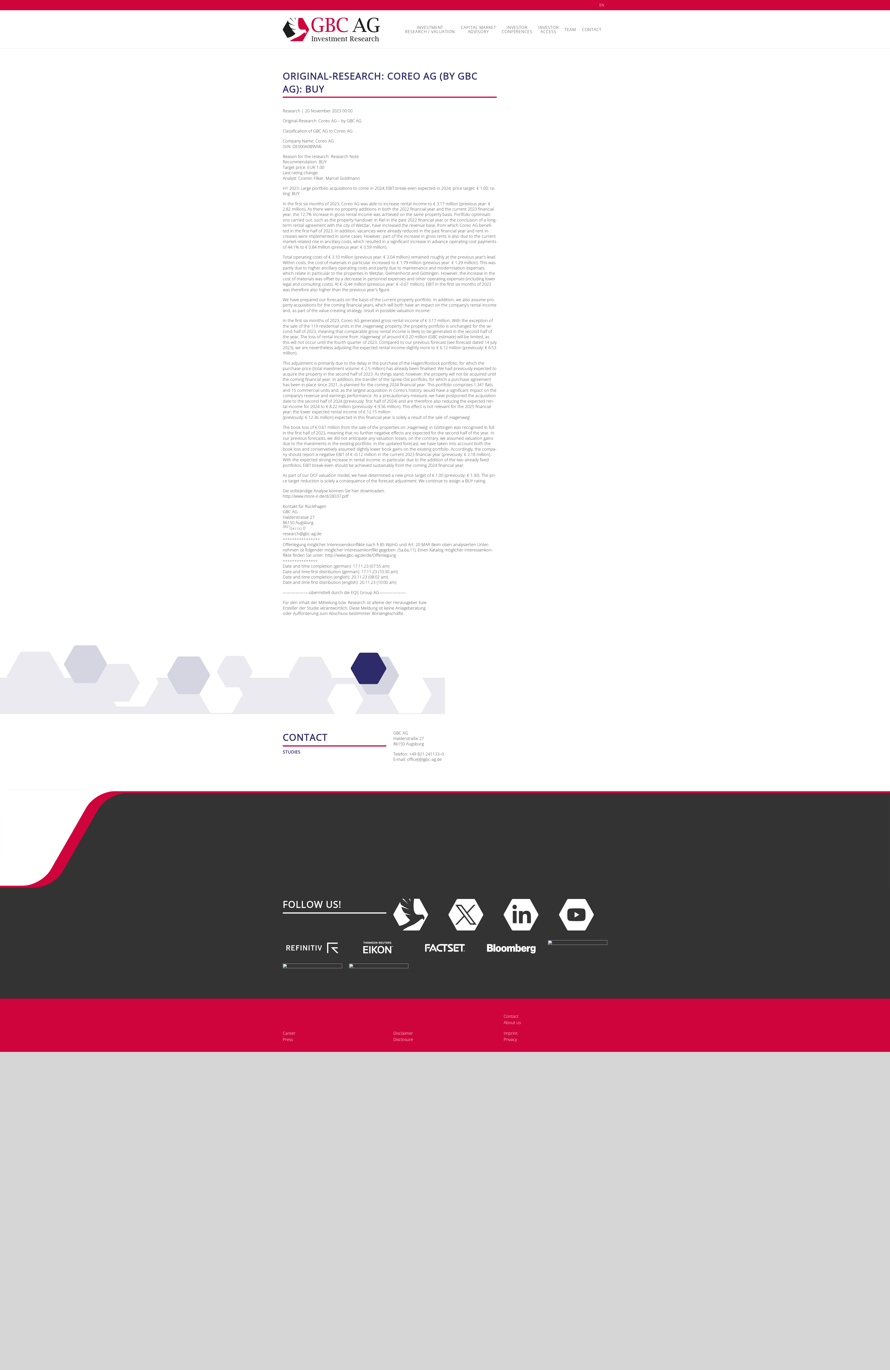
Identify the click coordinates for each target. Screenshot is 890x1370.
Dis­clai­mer (403, 1364)
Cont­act (511, 1016)
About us (512, 1022)
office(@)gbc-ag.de (424, 759)
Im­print (511, 1364)
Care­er (289, 1364)
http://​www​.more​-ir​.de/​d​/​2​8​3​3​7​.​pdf (315, 496)
